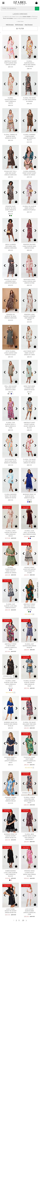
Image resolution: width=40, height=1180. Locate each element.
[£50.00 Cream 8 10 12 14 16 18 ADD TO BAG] (29, 445)
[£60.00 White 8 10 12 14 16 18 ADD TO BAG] (10, 480)
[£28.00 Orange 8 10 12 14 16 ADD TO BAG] (29, 47)
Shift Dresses (19, 24)
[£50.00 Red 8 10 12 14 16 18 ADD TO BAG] (29, 230)
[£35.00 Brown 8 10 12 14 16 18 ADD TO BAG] (10, 230)
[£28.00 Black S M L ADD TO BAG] (29, 408)
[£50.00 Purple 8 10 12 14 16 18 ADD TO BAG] (29, 192)
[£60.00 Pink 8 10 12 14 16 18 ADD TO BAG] (29, 265)
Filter (21, 28)
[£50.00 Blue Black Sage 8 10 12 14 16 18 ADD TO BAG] (29, 480)
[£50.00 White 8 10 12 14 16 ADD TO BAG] (10, 120)
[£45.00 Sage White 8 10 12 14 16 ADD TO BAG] (29, 372)
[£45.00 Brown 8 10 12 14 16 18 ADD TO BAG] (10, 300)
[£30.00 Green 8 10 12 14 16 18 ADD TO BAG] (29, 157)
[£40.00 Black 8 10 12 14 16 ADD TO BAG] (29, 120)
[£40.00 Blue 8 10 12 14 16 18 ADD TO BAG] (10, 783)
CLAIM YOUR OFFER (37, 590)
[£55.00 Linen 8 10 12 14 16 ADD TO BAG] (29, 337)
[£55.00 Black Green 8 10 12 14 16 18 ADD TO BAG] (10, 192)
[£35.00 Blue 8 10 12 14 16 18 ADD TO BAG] (10, 708)
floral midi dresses (8, 18)
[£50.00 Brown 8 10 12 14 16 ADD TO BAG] (10, 157)
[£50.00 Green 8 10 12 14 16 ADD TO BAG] (29, 84)
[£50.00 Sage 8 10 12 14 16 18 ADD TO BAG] (10, 337)
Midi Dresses (10, 24)
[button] (4, 47)
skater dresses (26, 16)
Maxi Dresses (29, 24)
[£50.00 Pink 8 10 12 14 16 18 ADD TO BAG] (10, 47)
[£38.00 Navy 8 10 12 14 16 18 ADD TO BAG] (10, 743)
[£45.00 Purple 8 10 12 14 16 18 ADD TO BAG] (10, 265)
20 (23, 920)
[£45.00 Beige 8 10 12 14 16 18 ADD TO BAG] (29, 300)
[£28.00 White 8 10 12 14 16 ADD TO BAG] (10, 84)
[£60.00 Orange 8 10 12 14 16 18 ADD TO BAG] (10, 445)
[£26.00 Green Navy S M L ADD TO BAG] (29, 590)
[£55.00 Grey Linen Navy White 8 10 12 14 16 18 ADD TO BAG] (10, 372)
